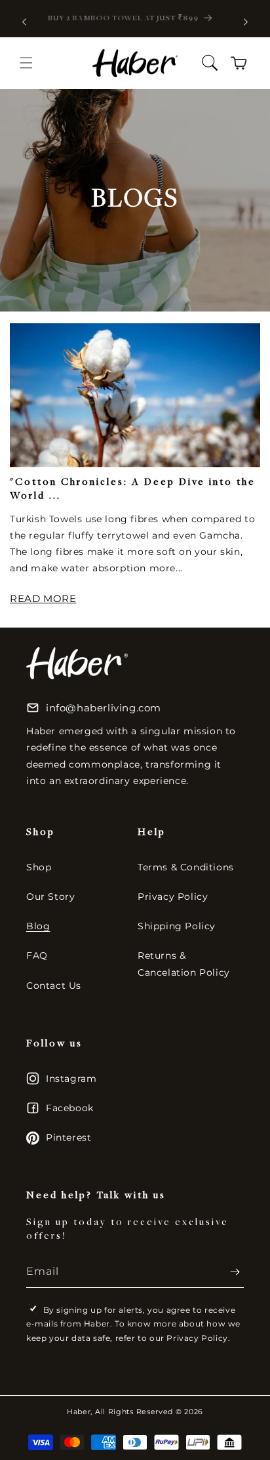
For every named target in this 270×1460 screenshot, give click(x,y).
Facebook (70, 1108)
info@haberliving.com (103, 708)
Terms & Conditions (186, 867)
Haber (79, 1411)
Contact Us (53, 985)
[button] (26, 62)
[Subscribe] (228, 1271)
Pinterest (68, 1137)
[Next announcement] (245, 21)
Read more (43, 598)
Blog (38, 926)
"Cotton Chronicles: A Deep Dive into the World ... (133, 489)
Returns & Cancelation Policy (184, 964)
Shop (38, 867)
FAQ (37, 955)
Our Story (50, 896)
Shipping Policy (177, 926)
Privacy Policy (173, 896)
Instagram (71, 1078)
